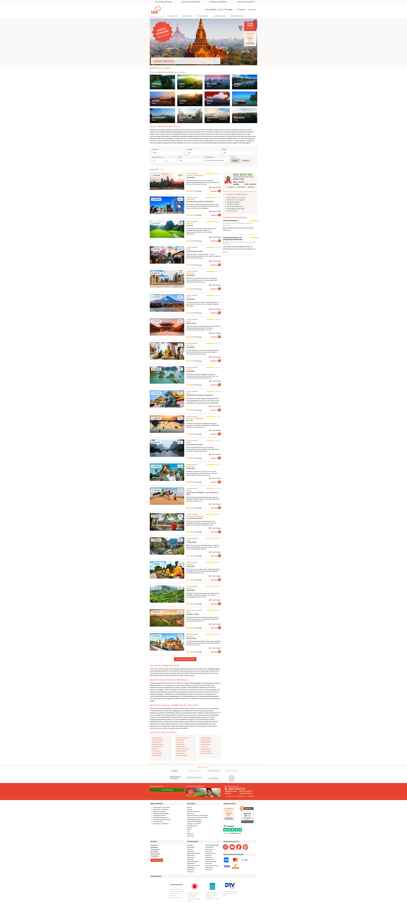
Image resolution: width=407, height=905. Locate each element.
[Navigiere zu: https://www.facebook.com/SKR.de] (239, 847)
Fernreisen (190, 849)
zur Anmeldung (167, 790)
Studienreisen (191, 847)
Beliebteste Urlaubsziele (193, 853)
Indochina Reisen (157, 738)
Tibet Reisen (180, 742)
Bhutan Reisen (180, 740)
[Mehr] (225, 252)
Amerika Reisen (155, 850)
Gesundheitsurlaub (210, 853)
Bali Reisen (155, 749)
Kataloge (253, 9)
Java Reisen (204, 747)
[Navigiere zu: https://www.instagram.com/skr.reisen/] (225, 847)
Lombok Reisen (156, 751)
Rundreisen (190, 845)
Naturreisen (190, 859)
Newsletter (242, 9)
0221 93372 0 (237, 789)
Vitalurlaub (208, 855)
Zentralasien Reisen (158, 744)
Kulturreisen (208, 869)
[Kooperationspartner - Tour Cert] (194, 886)
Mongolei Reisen (181, 747)
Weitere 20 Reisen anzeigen (185, 659)
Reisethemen (203, 16)
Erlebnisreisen (209, 849)
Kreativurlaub (191, 855)
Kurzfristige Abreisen (193, 861)
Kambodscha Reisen (158, 740)
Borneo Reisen (180, 753)
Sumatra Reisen (205, 744)
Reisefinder (187, 16)
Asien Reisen (167, 68)
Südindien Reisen (206, 740)
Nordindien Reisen (206, 738)
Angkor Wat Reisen (181, 755)
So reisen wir (219, 16)
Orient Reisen (154, 852)
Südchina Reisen (157, 753)
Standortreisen (209, 847)
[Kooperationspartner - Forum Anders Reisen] (212, 886)
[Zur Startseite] (156, 9)
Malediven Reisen (206, 751)
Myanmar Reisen (157, 742)
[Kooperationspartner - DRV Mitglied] (230, 885)
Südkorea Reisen (181, 751)
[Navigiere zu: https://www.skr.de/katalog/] (162, 32)
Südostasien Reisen (206, 753)
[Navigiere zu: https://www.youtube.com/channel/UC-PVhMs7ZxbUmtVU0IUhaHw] (232, 847)
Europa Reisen (155, 856)
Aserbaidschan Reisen (182, 738)
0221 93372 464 (242, 174)
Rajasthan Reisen (206, 742)
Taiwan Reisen (180, 744)
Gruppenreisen (209, 859)
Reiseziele (172, 16)
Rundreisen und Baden (193, 865)
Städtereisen (190, 851)
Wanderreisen (191, 869)
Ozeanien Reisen (155, 854)
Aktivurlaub (208, 851)
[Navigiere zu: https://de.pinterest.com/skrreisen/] (245, 847)
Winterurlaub (209, 867)
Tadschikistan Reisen (182, 749)
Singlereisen (208, 857)
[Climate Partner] (177, 884)
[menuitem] (173, 16)
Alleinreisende (191, 863)
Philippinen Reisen (157, 747)
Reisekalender (191, 867)
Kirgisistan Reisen (206, 749)
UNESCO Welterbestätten (212, 845)
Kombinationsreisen (211, 861)
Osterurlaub (190, 872)
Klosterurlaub (191, 857)
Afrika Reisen (154, 847)
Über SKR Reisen (236, 16)
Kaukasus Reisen (157, 755)
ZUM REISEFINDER (157, 860)
